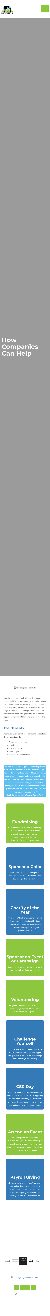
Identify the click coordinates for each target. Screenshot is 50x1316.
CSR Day (25, 1086)
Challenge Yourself (25, 1041)
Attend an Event (25, 1132)
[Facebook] (16, 1287)
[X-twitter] (22, 1287)
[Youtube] (27, 1287)
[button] (6, 1261)
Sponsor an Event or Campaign (25, 959)
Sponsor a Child (25, 866)
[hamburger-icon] (45, 8)
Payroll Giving (25, 1177)
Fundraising (25, 821)
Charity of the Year (25, 910)
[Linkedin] (33, 1287)
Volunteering (25, 999)
